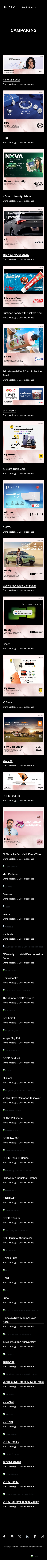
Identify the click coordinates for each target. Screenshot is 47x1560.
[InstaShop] (23, 1360)
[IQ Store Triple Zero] (23, 448)
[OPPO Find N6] (23, 787)
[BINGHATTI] (23, 1196)
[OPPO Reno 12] (23, 1216)
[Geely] (23, 623)
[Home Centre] (23, 976)
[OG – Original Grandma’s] (23, 1236)
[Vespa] (23, 912)
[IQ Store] (23, 681)
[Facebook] (4, 1536)
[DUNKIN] (23, 1420)
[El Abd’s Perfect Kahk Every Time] (23, 833)
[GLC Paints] (23, 401)
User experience (26, 84)
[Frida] (23, 1296)
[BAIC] (23, 1276)
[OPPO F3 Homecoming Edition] (23, 1500)
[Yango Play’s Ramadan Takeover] (23, 1096)
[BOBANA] (23, 1400)
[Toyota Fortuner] (23, 1460)
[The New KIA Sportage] (23, 233)
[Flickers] (23, 1076)
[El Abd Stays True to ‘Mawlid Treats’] (23, 1380)
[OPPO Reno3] (23, 1480)
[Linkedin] (27, 1536)
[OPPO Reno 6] (23, 1440)
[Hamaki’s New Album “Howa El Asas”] (23, 1318)
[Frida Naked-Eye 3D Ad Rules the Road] (23, 352)
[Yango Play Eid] (23, 1036)
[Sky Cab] (23, 739)
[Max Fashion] (23, 872)
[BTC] (23, 117)
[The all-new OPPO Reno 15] (23, 996)
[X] (19, 1536)
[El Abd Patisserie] (23, 1116)
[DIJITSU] (23, 506)
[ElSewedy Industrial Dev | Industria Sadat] (23, 954)
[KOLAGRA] (23, 1016)
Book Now (27, 7)
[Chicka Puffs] (23, 1256)
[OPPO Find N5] (23, 1056)
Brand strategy (9, 84)
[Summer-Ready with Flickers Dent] (23, 292)
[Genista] (23, 892)
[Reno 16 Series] (23, 70)
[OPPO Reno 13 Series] (23, 1156)
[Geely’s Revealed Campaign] (23, 564)
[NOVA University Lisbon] (23, 175)
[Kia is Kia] (23, 932)
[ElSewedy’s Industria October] (23, 1176)
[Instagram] (12, 1536)
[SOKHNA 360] (23, 1136)
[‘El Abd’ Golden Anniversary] (23, 1340)
